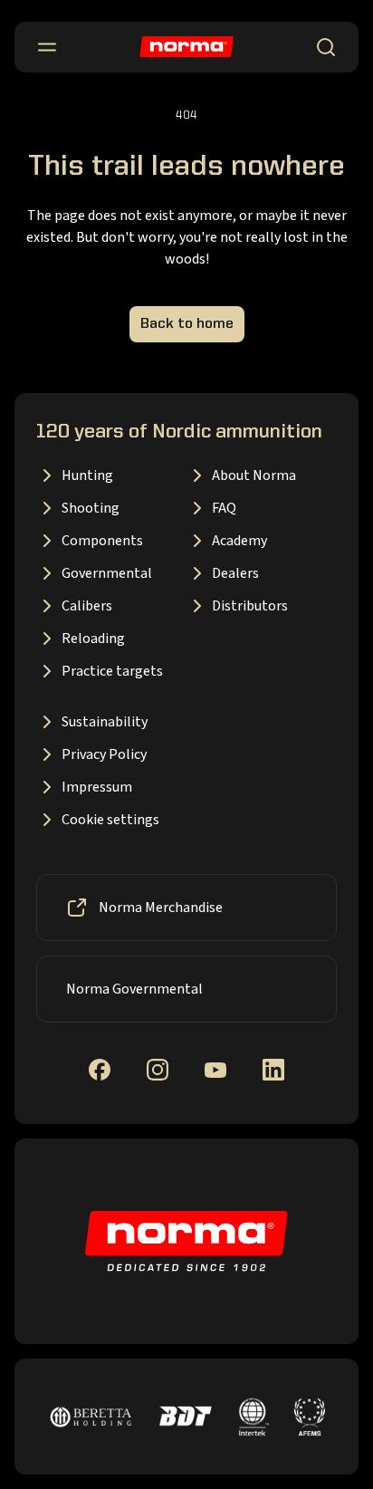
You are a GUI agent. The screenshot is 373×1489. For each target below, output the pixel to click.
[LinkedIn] (273, 1070)
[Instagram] (157, 1070)
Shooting (91, 508)
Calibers (87, 606)
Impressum (97, 787)
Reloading (93, 638)
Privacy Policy (104, 754)
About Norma (254, 475)
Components (102, 541)
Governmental (107, 573)
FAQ (224, 508)
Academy (239, 541)
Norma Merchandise (161, 907)
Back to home (187, 324)
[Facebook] (99, 1070)
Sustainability (105, 722)
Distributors (250, 606)
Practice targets (112, 671)
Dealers (235, 573)
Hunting (87, 475)
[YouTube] (215, 1070)
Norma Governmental (134, 989)
